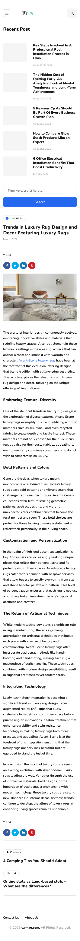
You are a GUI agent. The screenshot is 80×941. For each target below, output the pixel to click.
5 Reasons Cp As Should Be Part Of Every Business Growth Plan (54, 112)
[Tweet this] (15, 265)
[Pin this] (31, 265)
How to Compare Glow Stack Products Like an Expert (51, 137)
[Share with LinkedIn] (23, 265)
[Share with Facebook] (6, 265)
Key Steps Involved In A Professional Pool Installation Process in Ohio (52, 51)
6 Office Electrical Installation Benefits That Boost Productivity (53, 162)
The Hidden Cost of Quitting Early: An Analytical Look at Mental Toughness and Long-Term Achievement (54, 83)
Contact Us (11, 917)
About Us (31, 917)
